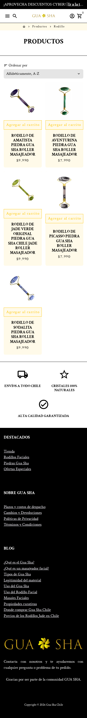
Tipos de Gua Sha (17, 574)
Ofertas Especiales (17, 469)
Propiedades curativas (20, 604)
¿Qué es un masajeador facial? (26, 568)
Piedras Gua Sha (16, 463)
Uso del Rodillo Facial (20, 592)
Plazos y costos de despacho (24, 506)
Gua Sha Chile (54, 705)
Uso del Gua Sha (16, 586)
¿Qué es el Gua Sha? (19, 562)
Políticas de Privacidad (21, 518)
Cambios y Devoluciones (23, 512)
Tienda (9, 451)
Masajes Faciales (16, 597)
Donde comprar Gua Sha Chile (27, 609)
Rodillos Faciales (16, 457)
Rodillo (59, 27)
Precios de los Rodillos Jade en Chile (31, 615)
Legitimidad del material (22, 580)
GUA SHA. (72, 679)
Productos (39, 27)
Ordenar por (15, 65)
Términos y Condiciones (23, 524)
